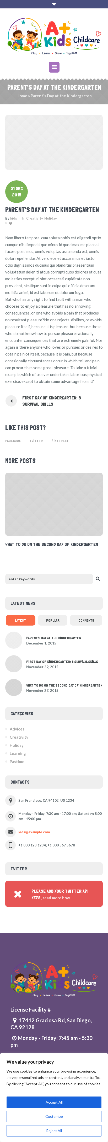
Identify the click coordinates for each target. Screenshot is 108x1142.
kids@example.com (34, 832)
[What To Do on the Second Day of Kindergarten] (13, 686)
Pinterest (60, 441)
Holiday (50, 218)
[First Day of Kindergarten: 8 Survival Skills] (13, 663)
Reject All (54, 1130)
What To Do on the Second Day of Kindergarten (64, 685)
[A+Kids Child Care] (54, 36)
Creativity (34, 218)
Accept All (54, 1102)
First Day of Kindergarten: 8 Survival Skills (51, 401)
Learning (18, 753)
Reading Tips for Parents (55, 544)
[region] (54, 1097)
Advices (17, 729)
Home (22, 95)
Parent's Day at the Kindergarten (53, 638)
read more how (56, 897)
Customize (54, 1116)
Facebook (13, 441)
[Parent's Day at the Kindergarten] (54, 141)
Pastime (17, 761)
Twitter (36, 441)
